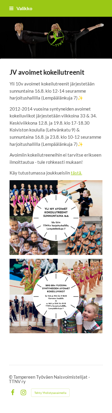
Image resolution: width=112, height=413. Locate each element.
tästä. (76, 172)
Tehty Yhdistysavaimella (50, 392)
